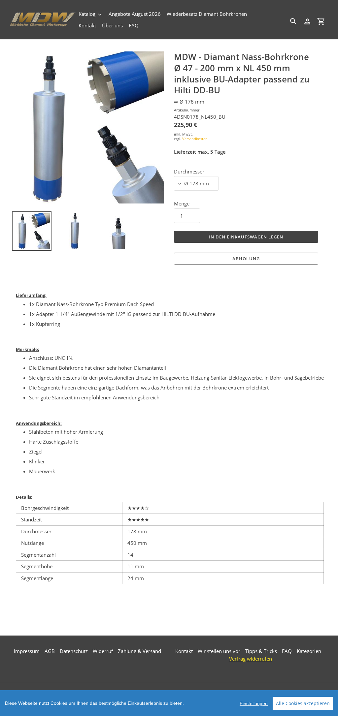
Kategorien (309, 651)
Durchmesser (189, 171)
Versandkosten (195, 138)
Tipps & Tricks (261, 651)
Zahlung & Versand (139, 651)
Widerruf (103, 651)
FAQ (287, 651)
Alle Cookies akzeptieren (303, 703)
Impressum (27, 651)
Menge (181, 203)
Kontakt (184, 651)
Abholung (245, 259)
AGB (50, 651)
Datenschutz (74, 651)
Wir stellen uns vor (219, 651)
